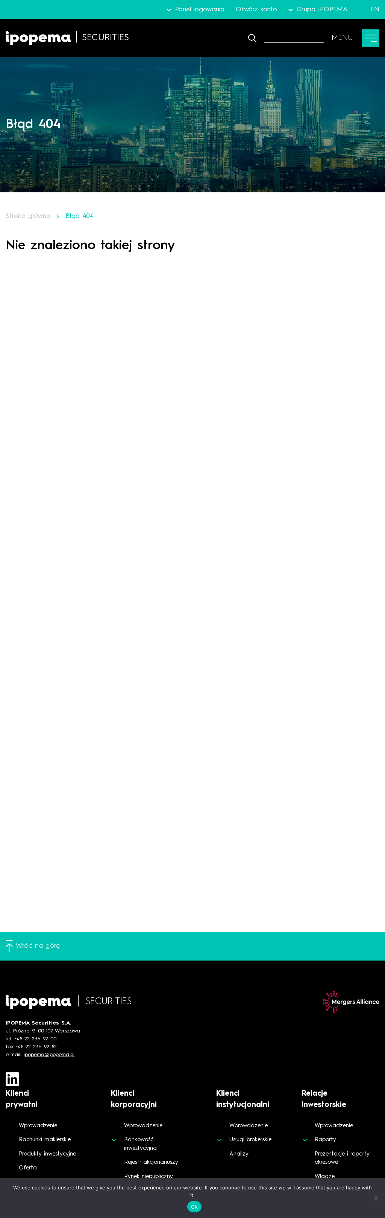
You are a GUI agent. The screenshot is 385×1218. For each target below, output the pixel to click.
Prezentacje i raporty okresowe (342, 1158)
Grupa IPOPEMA (322, 9)
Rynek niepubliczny (148, 1177)
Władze (325, 1177)
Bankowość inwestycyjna (140, 1144)
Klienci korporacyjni (134, 1099)
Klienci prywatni (22, 1099)
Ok (194, 1207)
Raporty (325, 1140)
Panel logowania (199, 9)
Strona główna (28, 216)
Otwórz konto (256, 9)
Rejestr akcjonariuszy (151, 1162)
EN (374, 9)
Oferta (28, 1168)
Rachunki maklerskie (45, 1140)
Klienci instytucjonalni (242, 1099)
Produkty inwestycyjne (47, 1154)
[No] (375, 1198)
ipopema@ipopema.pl (49, 1054)
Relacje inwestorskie (324, 1099)
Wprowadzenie (38, 1126)
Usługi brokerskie (250, 1140)
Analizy (239, 1154)
